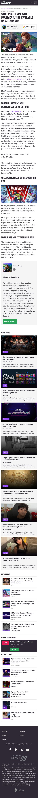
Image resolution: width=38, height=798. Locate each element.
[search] (31, 2)
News (8, 8)
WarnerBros (17, 111)
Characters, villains (14, 79)
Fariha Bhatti (12, 26)
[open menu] (35, 2)
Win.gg (3, 8)
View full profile (9, 321)
